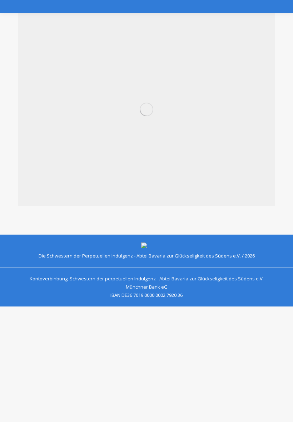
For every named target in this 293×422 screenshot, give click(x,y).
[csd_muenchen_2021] (146, 109)
